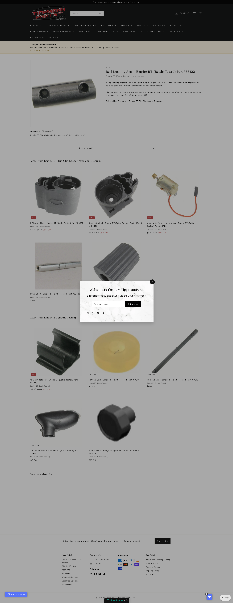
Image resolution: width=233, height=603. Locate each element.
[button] (116, 600)
